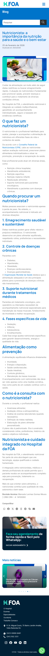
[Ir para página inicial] (11, 4)
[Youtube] (15, 642)
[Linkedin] (25, 642)
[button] (4, 509)
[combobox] (21, 22)
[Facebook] (10, 642)
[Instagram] (6, 642)
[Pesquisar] (43, 22)
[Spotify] (20, 642)
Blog (5, 12)
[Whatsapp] (42, 650)
